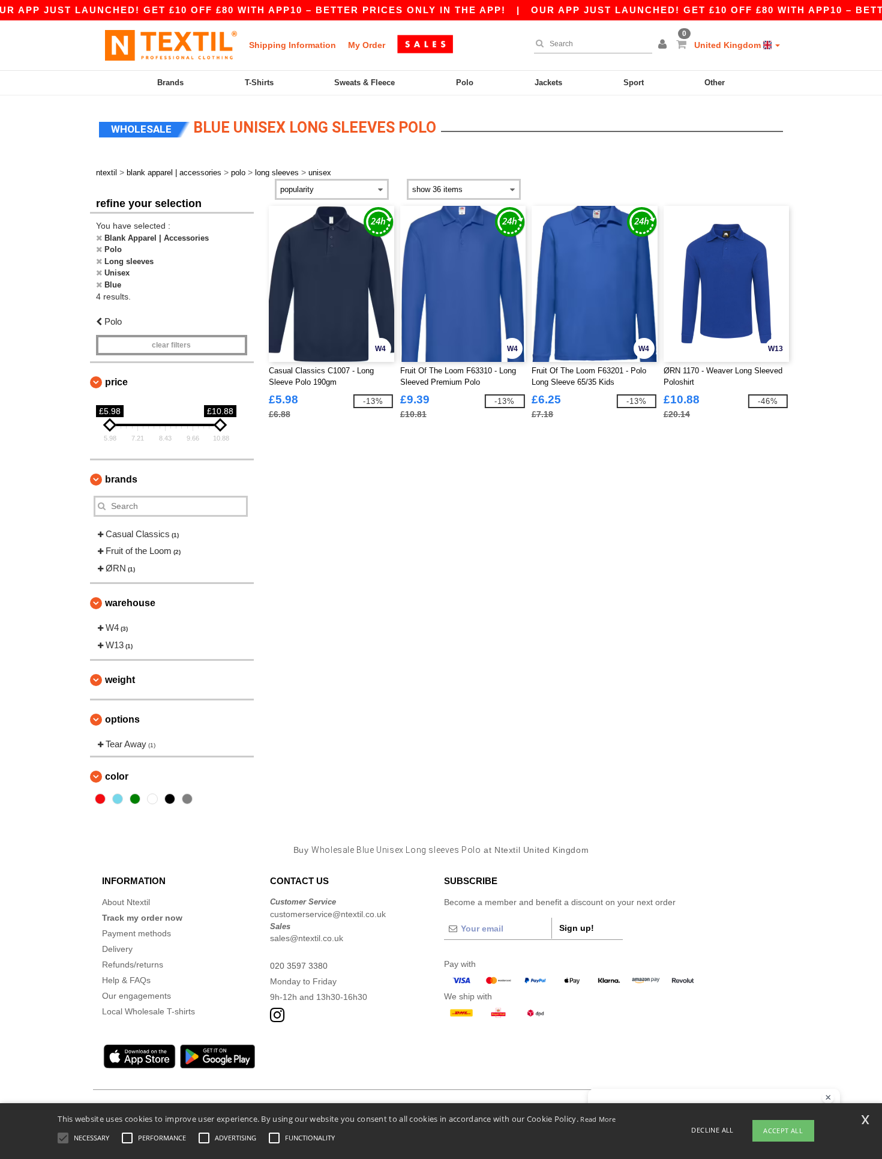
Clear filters (171, 345)
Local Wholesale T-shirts (148, 1011)
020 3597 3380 (299, 966)
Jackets (548, 82)
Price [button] (116, 382)
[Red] (100, 798)
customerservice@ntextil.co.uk (328, 914)
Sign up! (576, 928)
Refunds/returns (132, 964)
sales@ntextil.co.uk (306, 938)
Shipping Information (292, 45)
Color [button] (116, 776)
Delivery (117, 949)
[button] (664, 45)
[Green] (135, 798)
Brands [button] (121, 479)
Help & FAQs (126, 980)
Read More (598, 1119)
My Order (366, 45)
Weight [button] (120, 680)
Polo (464, 82)
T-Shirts (259, 82)
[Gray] (187, 798)
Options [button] (122, 719)
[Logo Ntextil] (171, 45)
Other (714, 82)
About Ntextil (126, 902)
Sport (633, 82)
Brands (170, 82)
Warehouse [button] (130, 603)
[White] (152, 798)
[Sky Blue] (117, 798)
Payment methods (136, 933)
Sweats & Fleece (364, 82)
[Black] (169, 798)
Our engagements (136, 996)
